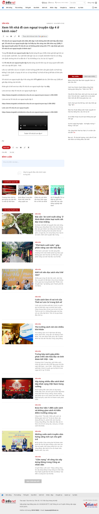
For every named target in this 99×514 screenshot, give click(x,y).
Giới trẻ (44, 7)
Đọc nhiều (75, 76)
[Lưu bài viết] (18, 36)
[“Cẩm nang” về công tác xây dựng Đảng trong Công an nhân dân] (17, 466)
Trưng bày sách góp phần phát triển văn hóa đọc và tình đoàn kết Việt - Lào (49, 356)
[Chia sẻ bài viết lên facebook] (3, 36)
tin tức (12, 152)
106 (74, 132)
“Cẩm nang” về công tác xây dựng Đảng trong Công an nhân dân (48, 462)
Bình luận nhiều (90, 76)
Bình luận (6, 147)
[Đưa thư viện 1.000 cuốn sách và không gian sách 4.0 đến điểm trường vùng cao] (17, 414)
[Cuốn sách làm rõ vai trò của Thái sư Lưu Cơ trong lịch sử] (17, 306)
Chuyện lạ (63, 7)
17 (92, 89)
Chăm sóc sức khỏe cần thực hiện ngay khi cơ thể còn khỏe (40, 199)
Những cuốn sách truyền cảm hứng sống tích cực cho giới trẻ (49, 437)
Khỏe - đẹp (53, 7)
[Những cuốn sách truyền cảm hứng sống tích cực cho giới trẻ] (17, 441)
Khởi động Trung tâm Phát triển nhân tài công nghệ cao (25, 199)
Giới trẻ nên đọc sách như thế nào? (49, 273)
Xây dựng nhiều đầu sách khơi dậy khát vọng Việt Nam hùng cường (49, 384)
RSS (96, 7)
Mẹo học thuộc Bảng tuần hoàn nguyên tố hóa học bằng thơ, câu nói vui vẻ (81, 111)
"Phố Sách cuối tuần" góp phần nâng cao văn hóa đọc (48, 246)
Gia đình (36, 7)
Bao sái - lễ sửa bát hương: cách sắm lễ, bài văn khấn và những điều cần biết (82, 138)
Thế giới (28, 7)
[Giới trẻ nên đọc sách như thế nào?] (17, 279)
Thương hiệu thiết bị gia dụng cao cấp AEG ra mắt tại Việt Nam (9, 199)
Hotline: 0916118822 (62, 2)
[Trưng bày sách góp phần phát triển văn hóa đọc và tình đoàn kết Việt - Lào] (17, 361)
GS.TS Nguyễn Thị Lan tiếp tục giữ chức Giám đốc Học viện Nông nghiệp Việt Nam (58, 201)
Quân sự (72, 7)
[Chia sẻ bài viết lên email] (11, 36)
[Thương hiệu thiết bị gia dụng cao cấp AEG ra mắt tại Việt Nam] (9, 190)
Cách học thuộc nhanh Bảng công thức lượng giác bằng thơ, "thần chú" (80, 88)
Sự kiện (80, 7)
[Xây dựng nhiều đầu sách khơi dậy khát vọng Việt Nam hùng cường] (17, 388)
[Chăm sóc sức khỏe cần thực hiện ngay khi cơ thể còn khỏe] (41, 190)
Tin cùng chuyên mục (11, 210)
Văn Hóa (5, 23)
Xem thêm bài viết (33, 481)
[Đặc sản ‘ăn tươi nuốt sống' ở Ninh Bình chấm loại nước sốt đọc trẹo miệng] (17, 223)
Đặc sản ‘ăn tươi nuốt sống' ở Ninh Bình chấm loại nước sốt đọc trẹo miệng (49, 219)
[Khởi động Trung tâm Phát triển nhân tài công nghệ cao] (25, 190)
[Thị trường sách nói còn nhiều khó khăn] (17, 333)
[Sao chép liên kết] (15, 36)
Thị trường (18, 7)
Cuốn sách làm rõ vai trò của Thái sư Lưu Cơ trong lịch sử (48, 300)
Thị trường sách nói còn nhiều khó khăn (49, 328)
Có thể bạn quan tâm (11, 182)
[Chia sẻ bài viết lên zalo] (7, 36)
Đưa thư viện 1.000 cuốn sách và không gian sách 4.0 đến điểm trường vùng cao (49, 410)
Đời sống (9, 7)
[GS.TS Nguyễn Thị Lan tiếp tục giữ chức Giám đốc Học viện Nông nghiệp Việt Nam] (58, 190)
